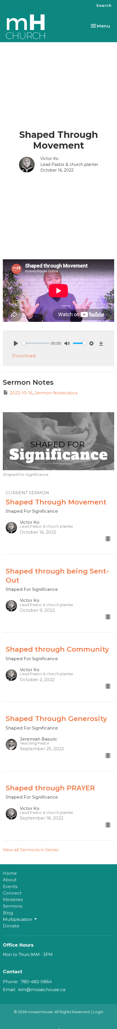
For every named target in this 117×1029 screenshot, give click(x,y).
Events (10, 886)
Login (98, 1012)
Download (23, 355)
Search (103, 5)
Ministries (13, 899)
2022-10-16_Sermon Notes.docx (44, 392)
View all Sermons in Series (30, 849)
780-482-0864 (36, 981)
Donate (11, 926)
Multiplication (17, 919)
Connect (12, 893)
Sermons (12, 906)
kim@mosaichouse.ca (41, 989)
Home (10, 873)
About (9, 879)
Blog (8, 912)
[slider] (35, 343)
